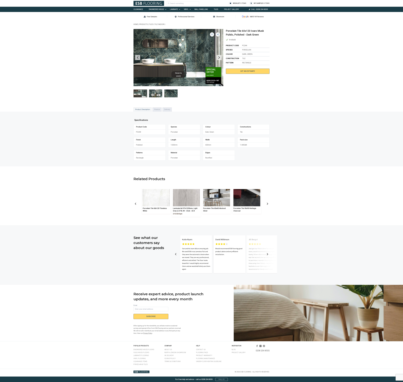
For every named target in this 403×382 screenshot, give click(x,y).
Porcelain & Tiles (140, 364)
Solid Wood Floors (141, 352)
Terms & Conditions (172, 361)
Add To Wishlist (212, 34)
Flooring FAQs (202, 352)
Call (259, 9)
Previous (137, 57)
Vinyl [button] (186, 9)
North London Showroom (175, 352)
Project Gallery (231, 9)
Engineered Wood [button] (156, 9)
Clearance (138, 9)
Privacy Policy (147, 333)
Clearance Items (140, 361)
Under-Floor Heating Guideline (208, 361)
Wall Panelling (201, 9)
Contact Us (201, 349)
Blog (234, 349)
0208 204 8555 (263, 350)
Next (219, 57)
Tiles (216, 9)
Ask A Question (390, 376)
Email (135, 305)
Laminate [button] (174, 9)
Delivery (167, 109)
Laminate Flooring (141, 355)
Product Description (142, 109)
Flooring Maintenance (205, 358)
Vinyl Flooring (139, 358)
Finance (157, 109)
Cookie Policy (170, 358)
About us (168, 349)
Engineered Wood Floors (143, 349)
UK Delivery (169, 355)
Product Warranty (204, 355)
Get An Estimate (247, 71)
